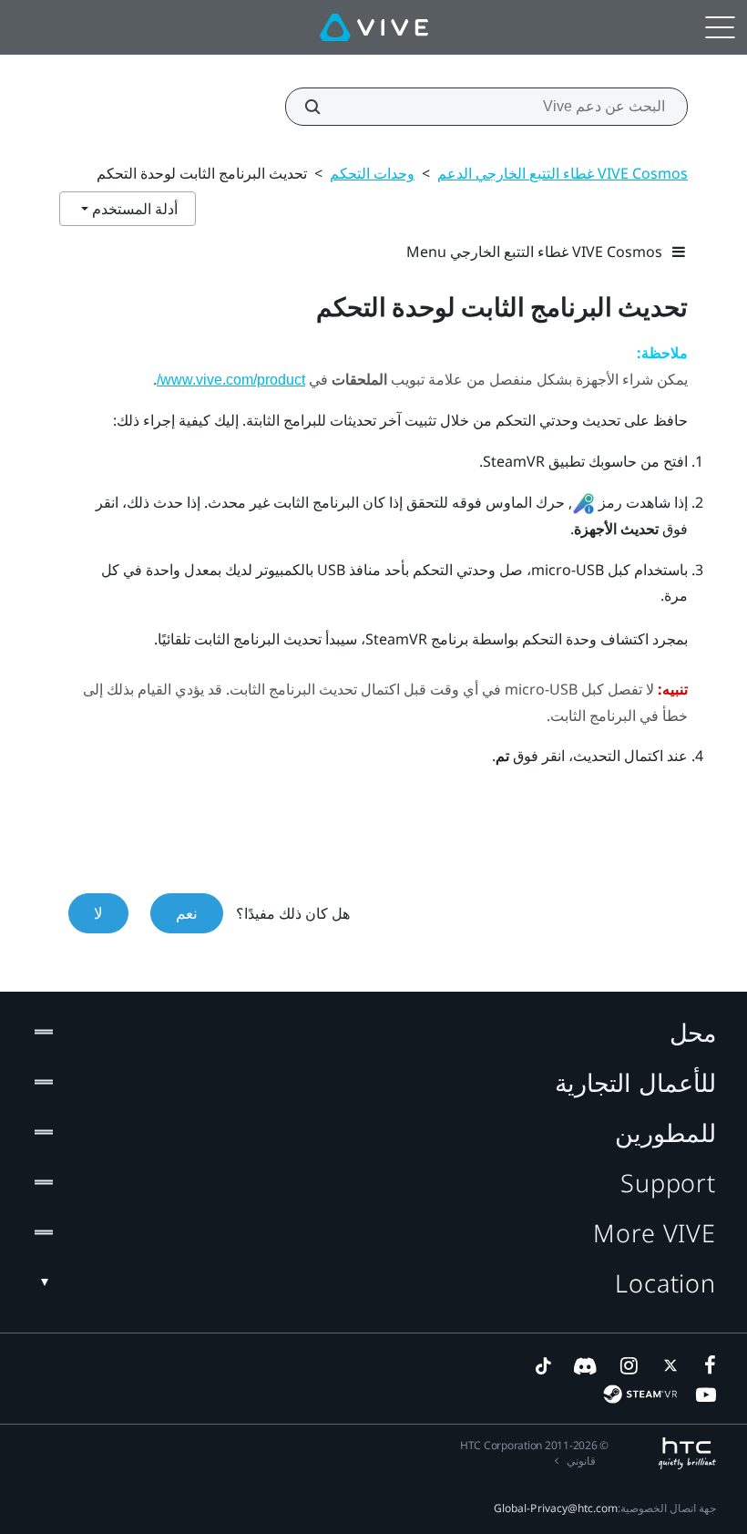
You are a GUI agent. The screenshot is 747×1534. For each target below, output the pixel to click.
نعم (187, 912)
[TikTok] (543, 1365)
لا (98, 912)
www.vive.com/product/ (231, 379)
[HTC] (687, 1453)
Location (665, 1283)
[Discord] (585, 1365)
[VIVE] (374, 27)
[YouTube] (706, 1395)
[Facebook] (706, 1365)
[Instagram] (628, 1365)
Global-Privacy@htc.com (556, 1508)
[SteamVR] (640, 1394)
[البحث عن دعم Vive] (322, 106)
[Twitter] (667, 1365)
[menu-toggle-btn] (719, 27)
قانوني (581, 1460)
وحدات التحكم (372, 173)
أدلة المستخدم (133, 209)
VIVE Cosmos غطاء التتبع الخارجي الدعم (562, 173)
